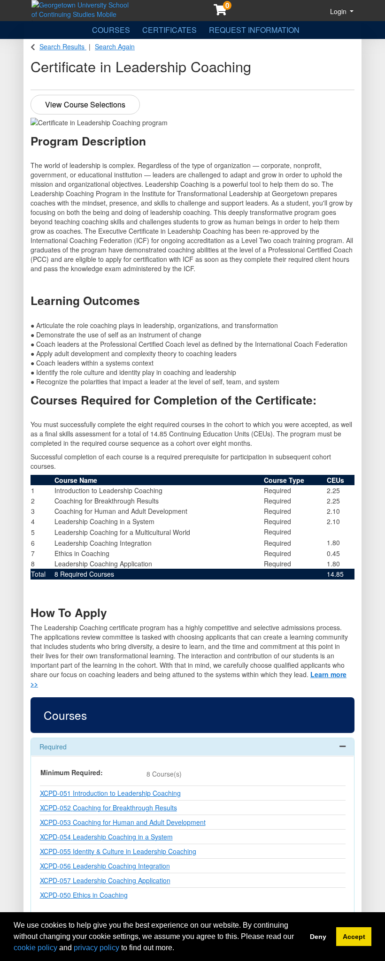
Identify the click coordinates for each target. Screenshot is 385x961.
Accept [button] (354, 936)
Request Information (254, 29)
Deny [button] (318, 936)
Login (339, 11)
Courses (111, 29)
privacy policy (96, 948)
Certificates (169, 29)
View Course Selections (85, 104)
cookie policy (35, 948)
